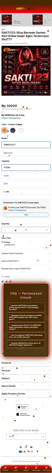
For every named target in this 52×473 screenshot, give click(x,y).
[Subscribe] (43, 436)
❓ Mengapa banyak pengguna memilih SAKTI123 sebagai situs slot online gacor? (25, 317)
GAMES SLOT (10, 145)
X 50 (6, 184)
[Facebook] (3, 282)
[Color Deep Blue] (12, 130)
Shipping (13, 109)
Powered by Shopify (33, 461)
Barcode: (16, 43)
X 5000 (7, 167)
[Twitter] (7, 282)
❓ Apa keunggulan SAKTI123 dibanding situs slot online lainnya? (25, 336)
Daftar (26, 470)
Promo (5, 470)
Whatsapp (36, 470)
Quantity (5, 224)
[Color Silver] (21, 130)
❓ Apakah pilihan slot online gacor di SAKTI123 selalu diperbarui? (24, 344)
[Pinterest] (11, 282)
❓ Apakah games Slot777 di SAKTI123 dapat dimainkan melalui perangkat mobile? (25, 327)
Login (16, 470)
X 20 (6, 192)
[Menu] (3, 9)
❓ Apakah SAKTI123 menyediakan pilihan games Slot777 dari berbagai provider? (24, 307)
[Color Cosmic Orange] (4, 130)
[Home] (20, 9)
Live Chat (46, 470)
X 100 (6, 176)
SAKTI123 (8, 153)
